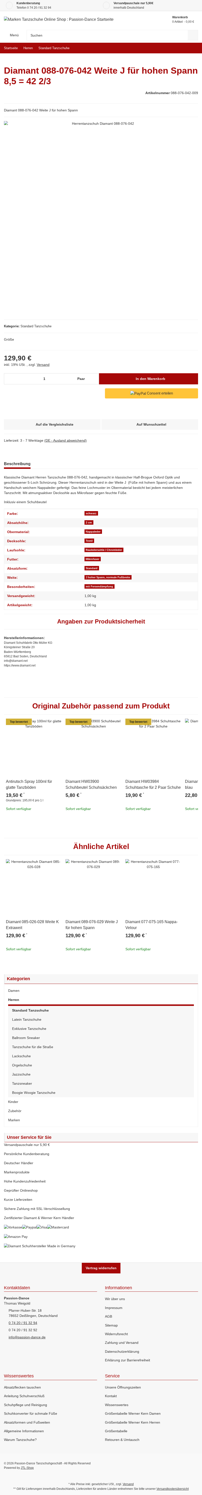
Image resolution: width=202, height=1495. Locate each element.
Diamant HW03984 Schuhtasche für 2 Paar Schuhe (153, 784)
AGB (108, 1316)
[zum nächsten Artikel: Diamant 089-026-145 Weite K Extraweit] (192, 48)
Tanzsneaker (22, 1083)
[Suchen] (193, 35)
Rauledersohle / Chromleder (104, 549)
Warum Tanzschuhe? (20, 1440)
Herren (13, 1000)
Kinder (13, 1102)
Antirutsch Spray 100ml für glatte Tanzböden (29, 784)
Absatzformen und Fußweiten (27, 1422)
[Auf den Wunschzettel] (56, 724)
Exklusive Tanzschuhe (29, 1029)
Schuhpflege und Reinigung (25, 1405)
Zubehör (14, 1111)
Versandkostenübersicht (172, 1489)
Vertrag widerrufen (101, 1268)
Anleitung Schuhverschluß (24, 1396)
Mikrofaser (92, 559)
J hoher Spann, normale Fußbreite (108, 577)
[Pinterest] (184, 1465)
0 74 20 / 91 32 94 (39, 7)
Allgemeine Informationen (24, 1431)
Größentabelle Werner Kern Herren (132, 1422)
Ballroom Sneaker (26, 1038)
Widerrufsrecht (116, 1334)
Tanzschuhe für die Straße (32, 1047)
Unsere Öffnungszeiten (123, 1387)
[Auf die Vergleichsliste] (44, 724)
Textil (89, 540)
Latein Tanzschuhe (26, 1019)
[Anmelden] (145, 20)
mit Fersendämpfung (99, 586)
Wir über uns (115, 1299)
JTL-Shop (27, 1468)
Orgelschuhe (22, 1065)
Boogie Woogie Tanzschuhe (33, 1093)
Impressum (113, 1308)
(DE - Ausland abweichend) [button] (65, 440)
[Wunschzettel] (157, 20)
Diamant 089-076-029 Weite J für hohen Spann (92, 925)
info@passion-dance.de (27, 1337)
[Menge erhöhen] (94, 379)
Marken (14, 1120)
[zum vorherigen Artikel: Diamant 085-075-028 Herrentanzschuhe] (182, 48)
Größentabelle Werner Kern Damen (133, 1413)
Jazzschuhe (21, 1074)
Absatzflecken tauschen (22, 1387)
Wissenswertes (116, 1405)
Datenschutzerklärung (122, 1351)
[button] (101, 990)
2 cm (89, 522)
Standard (92, 568)
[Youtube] (173, 1465)
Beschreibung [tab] (17, 464)
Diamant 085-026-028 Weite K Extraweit (32, 925)
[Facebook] (163, 1465)
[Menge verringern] (9, 379)
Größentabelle (116, 1431)
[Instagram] (194, 1465)
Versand (43, 365)
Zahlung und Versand (121, 1343)
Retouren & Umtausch (122, 1440)
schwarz (91, 513)
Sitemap (111, 1325)
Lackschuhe (21, 1056)
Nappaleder (93, 531)
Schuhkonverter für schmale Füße (30, 1413)
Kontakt (111, 1396)
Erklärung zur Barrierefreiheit (127, 1360)
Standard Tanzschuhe (35, 326)
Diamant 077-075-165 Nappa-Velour (151, 925)
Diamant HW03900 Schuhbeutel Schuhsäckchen (91, 784)
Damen (13, 991)
